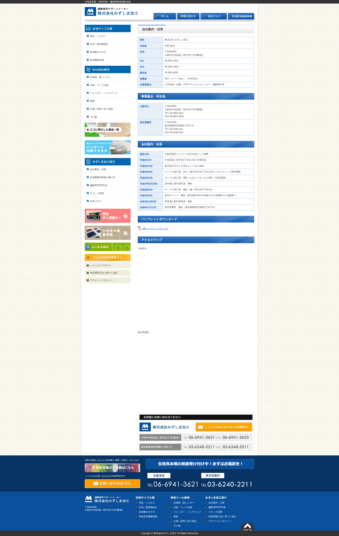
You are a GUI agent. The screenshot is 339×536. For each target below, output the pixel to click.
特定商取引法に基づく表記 (104, 272)
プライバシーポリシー (101, 280)
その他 (93, 117)
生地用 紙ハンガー (100, 77)
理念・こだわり (98, 36)
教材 (92, 101)
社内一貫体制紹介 (99, 44)
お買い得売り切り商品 (101, 109)
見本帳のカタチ (98, 52)
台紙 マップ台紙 (99, 85)
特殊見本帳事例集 (148, 516)
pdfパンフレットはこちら (155, 228)
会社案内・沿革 (98, 169)
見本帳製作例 (97, 60)
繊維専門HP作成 (98, 185)
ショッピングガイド (100, 265)
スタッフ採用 (97, 193)
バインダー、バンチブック (104, 93)
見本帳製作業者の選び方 (102, 177)
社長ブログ (96, 201)
